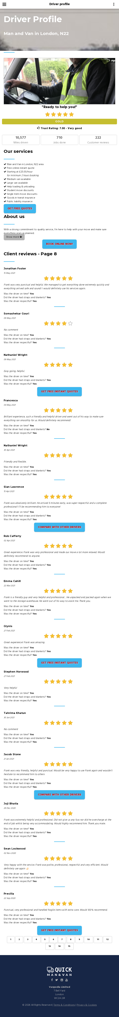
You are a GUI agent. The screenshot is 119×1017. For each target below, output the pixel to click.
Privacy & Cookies (87, 1005)
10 (88, 939)
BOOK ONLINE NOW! (59, 244)
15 (69, 946)
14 (59, 946)
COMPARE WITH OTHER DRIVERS (59, 527)
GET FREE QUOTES (20, 208)
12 (107, 939)
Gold (59, 121)
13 (50, 946)
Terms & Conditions (64, 1005)
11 (98, 939)
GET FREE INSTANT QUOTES (59, 391)
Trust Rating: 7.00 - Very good (61, 128)
